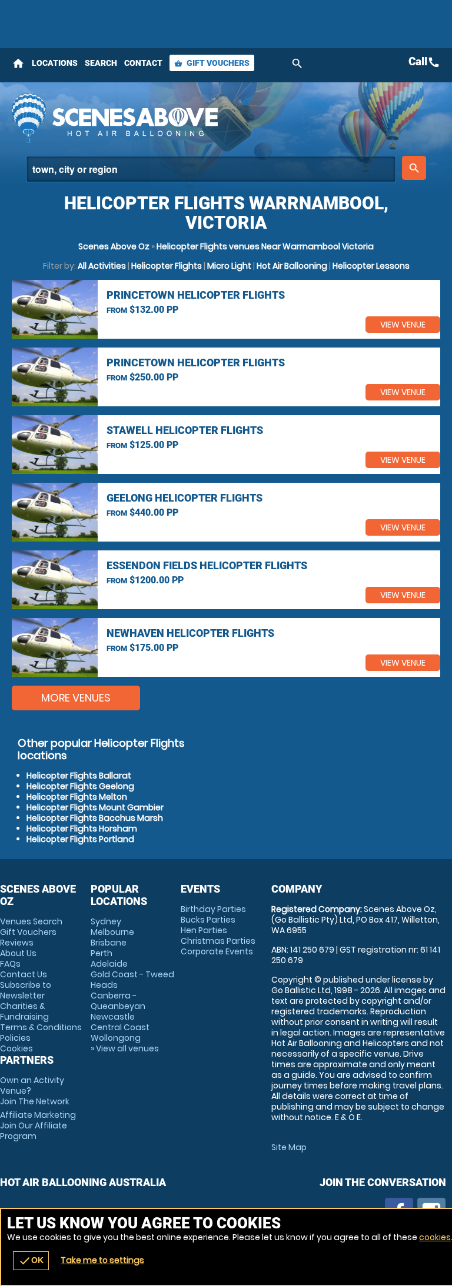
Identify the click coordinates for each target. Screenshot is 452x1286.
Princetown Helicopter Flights (196, 295)
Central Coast (120, 1027)
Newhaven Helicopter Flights (190, 633)
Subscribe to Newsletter (25, 990)
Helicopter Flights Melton (76, 797)
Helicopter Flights (166, 266)
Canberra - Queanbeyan (118, 1001)
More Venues (76, 697)
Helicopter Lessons (371, 266)
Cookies (16, 1048)
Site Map (289, 1147)
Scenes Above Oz (113, 246)
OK (31, 1260)
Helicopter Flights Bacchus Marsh (94, 818)
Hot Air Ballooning (292, 266)
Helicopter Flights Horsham (81, 828)
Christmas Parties (218, 941)
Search (101, 63)
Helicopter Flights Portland (80, 839)
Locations (55, 63)
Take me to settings (102, 1260)
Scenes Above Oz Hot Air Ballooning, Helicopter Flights (151, 117)
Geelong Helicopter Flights (184, 498)
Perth (101, 953)
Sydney (106, 921)
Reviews (17, 942)
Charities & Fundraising (24, 1011)
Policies (15, 1038)
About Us (18, 953)
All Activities (102, 266)
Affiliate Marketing (38, 1125)
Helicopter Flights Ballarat (78, 775)
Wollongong (116, 1038)
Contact (143, 63)
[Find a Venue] (211, 169)
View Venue (403, 324)
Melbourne (112, 932)
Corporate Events (217, 951)
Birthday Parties (213, 909)
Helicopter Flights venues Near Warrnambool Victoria (265, 246)
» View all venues (125, 1048)
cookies (435, 1237)
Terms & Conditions (41, 1027)
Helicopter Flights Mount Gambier (95, 807)
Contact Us (23, 974)
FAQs (10, 964)
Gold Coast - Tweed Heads (132, 979)
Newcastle (113, 1017)
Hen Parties (204, 930)
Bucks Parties (208, 920)
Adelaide (109, 964)
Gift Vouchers (212, 63)
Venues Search (31, 921)
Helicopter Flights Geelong (80, 786)
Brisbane (109, 942)
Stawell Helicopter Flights (185, 430)
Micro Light (229, 266)
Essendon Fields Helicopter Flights (207, 565)
